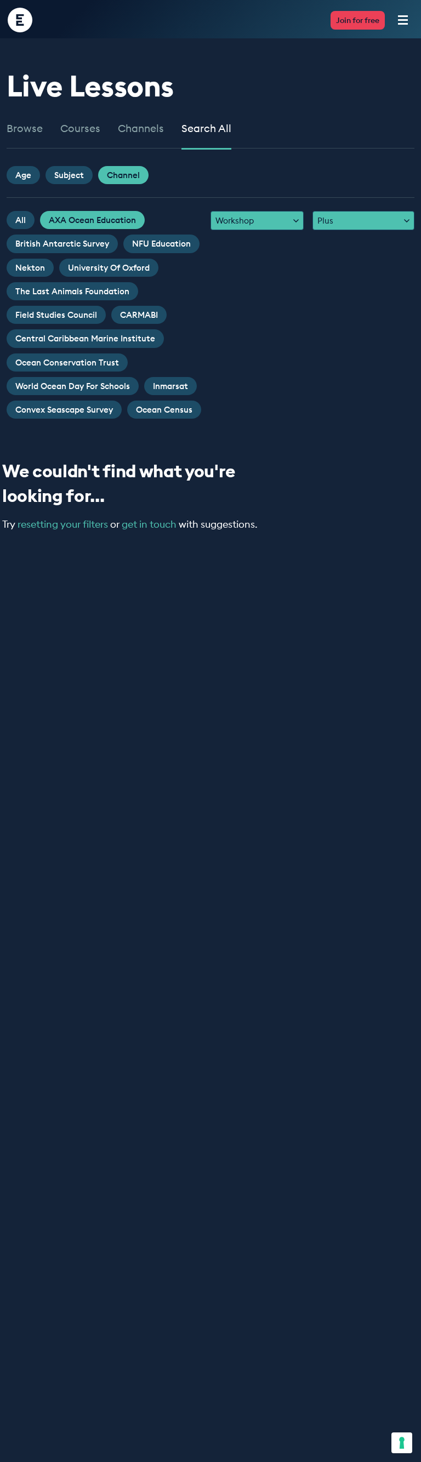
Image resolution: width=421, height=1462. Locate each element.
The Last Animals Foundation (72, 291)
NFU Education (161, 243)
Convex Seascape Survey (64, 409)
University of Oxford (109, 267)
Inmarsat (170, 386)
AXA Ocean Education (92, 220)
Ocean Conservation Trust (67, 362)
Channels (141, 129)
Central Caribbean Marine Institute (85, 338)
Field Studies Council (56, 315)
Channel (123, 175)
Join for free (357, 20)
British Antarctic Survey (62, 243)
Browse (25, 129)
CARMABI (139, 315)
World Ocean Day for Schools (72, 386)
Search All (206, 129)
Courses (80, 129)
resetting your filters (63, 524)
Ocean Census (164, 409)
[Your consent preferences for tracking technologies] (401, 1442)
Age (23, 175)
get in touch (149, 524)
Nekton (30, 267)
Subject (69, 175)
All (20, 220)
